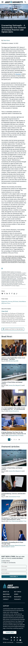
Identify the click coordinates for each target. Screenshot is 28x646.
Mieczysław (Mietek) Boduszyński (17, 545)
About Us (6, 591)
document (18, 74)
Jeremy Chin (12, 385)
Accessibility (19, 642)
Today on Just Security (9, 562)
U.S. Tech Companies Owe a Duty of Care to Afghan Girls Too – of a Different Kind (13, 408)
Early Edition (6, 561)
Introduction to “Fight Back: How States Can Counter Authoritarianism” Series (13, 518)
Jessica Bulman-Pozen (14, 496)
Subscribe (13, 576)
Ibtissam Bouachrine (14, 411)
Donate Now (10, 632)
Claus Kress (6, 40)
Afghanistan (4, 301)
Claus (4, 311)
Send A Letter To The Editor (14, 329)
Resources (17, 596)
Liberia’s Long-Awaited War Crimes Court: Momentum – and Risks (13, 358)
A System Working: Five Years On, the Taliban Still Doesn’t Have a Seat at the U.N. (13, 433)
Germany (10, 301)
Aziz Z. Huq (23, 521)
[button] (25, 2)
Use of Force (7, 303)
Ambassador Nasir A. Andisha (16, 435)
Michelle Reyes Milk (13, 361)
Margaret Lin (19, 385)
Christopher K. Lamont (9, 546)
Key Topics (17, 591)
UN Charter (15, 301)
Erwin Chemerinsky (13, 521)
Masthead (6, 594)
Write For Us (7, 596)
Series (16, 594)
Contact (6, 599)
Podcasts (17, 599)
